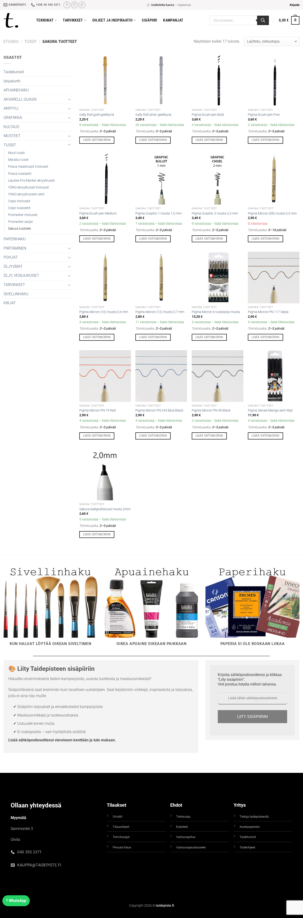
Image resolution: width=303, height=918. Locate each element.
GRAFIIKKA (13, 117)
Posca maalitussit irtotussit (28, 167)
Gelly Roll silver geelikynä (153, 115)
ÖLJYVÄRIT (13, 266)
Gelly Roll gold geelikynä (96, 115)
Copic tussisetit (19, 208)
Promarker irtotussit (23, 215)
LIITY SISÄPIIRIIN (252, 717)
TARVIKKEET (14, 284)
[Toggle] (69, 99)
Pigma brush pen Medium (98, 213)
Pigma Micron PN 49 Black (211, 410)
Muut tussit (16, 153)
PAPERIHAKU (15, 239)
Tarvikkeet (73, 20)
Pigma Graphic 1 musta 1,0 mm (158, 213)
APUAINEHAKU (16, 90)
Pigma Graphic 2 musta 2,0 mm (215, 213)
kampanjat (173, 20)
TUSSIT (30, 41)
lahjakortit (12, 81)
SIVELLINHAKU (16, 294)
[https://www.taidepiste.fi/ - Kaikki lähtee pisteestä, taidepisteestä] (16, 20)
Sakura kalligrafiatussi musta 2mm (104, 509)
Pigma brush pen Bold (208, 115)
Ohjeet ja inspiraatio (112, 20)
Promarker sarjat (20, 222)
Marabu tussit (18, 160)
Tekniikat (44, 20)
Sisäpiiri (149, 20)
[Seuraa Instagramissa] (74, 4)
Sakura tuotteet (19, 229)
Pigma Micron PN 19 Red (97, 410)
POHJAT (11, 257)
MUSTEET (12, 136)
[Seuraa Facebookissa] (66, 4)
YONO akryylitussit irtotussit (28, 187)
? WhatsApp (16, 900)
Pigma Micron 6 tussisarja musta (216, 312)
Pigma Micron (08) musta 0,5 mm (272, 213)
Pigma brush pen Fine (264, 115)
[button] (294, 5)
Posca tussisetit (19, 174)
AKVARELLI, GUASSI (20, 99)
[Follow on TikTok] (82, 4)
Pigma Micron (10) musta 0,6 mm (103, 312)
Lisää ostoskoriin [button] (97, 140)
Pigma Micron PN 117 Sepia (268, 312)
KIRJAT (10, 303)
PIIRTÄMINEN (15, 248)
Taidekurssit (14, 72)
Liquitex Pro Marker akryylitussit (31, 181)
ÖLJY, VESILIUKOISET (21, 275)
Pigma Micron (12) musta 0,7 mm (159, 312)
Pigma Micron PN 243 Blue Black (159, 410)
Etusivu (11, 41)
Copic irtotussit (19, 201)
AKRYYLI (11, 108)
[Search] (263, 20)
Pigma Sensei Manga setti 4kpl (270, 410)
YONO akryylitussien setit (26, 194)
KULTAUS (11, 127)
